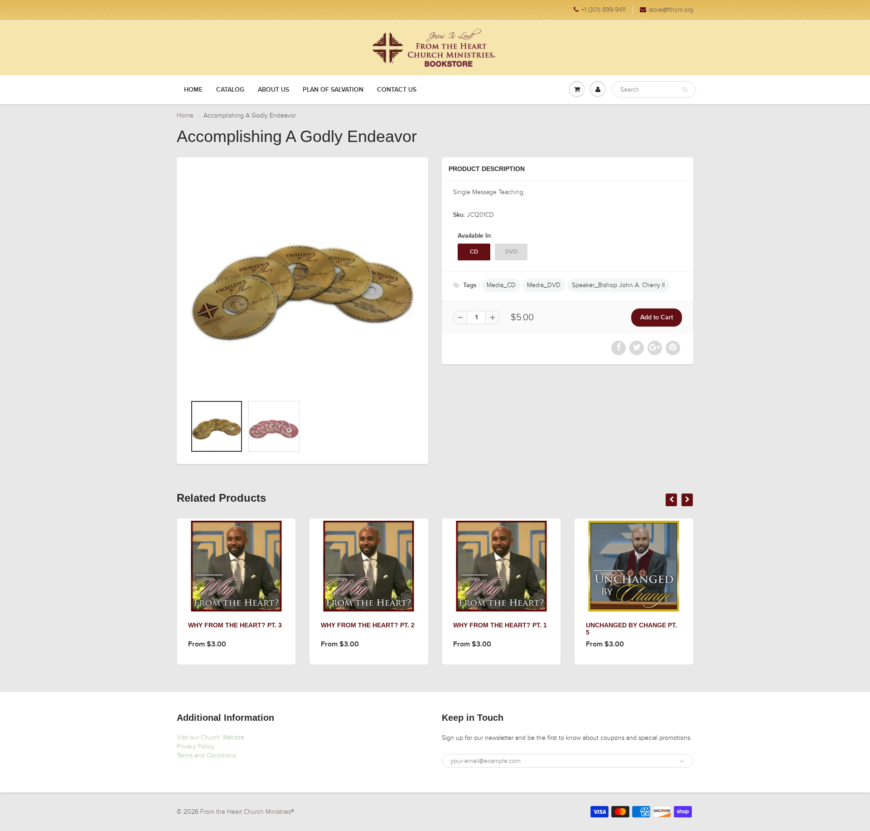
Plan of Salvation (333, 90)
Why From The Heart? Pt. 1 (500, 625)
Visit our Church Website (210, 737)
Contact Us (396, 90)
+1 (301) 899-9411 (603, 10)
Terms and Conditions (206, 755)
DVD (511, 252)
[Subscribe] (682, 761)
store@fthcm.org (671, 10)
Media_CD (501, 285)
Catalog (230, 90)
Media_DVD (544, 285)
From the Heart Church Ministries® (247, 812)
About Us (273, 90)
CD (474, 252)
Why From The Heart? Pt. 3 (235, 625)
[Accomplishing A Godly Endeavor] (302, 281)
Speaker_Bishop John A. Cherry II (618, 285)
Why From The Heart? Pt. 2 (368, 625)
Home (193, 90)
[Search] (685, 90)
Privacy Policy (195, 746)
